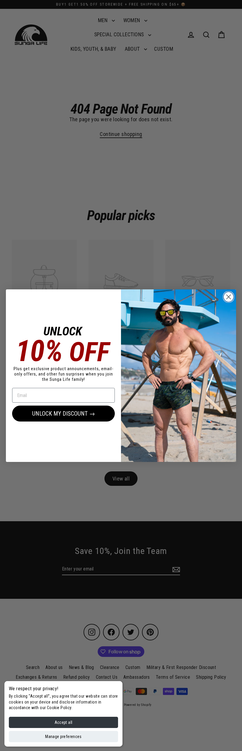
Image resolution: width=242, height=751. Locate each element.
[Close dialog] (228, 297)
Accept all (64, 722)
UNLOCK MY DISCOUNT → (63, 413)
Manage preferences (63, 736)
